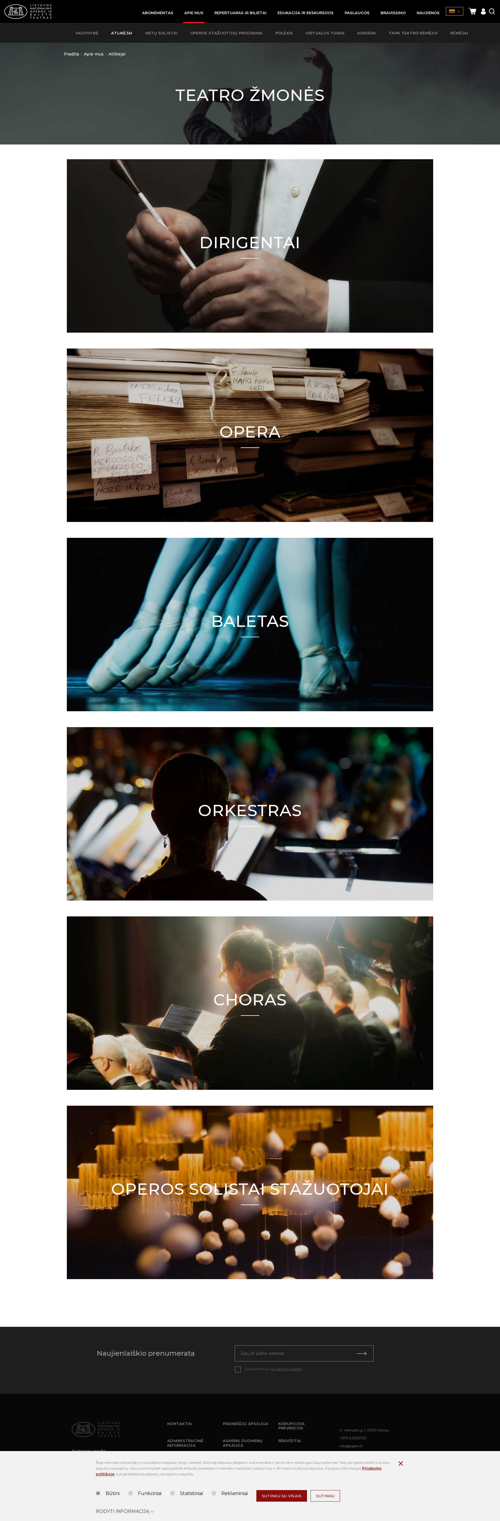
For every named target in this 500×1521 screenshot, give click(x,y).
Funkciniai (149, 1493)
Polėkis (284, 33)
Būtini (113, 1493)
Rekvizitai (289, 1440)
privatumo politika (286, 1369)
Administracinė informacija (185, 1443)
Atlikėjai (117, 54)
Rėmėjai (459, 33)
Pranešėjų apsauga (245, 1423)
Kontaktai (179, 1423)
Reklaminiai (234, 1493)
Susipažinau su (273, 1369)
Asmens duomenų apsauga (243, 1443)
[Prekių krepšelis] (472, 11)
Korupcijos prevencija (291, 1426)
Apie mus (94, 54)
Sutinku (325, 1496)
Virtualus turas (325, 33)
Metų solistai (161, 33)
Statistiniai (191, 1493)
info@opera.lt (351, 1446)
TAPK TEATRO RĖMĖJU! (413, 33)
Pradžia (71, 54)
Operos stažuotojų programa (226, 33)
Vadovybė (87, 33)
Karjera (366, 33)
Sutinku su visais (282, 1496)
